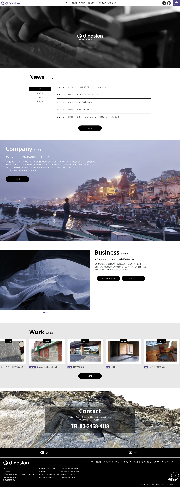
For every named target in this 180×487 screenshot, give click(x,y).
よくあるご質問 (101, 3)
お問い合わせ (112, 3)
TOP (175, 475)
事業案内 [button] (82, 3)
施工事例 (137, 462)
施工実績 (91, 3)
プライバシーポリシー (169, 462)
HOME (68, 3)
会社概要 (75, 3)
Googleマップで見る (68, 474)
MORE (90, 128)
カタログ (176, 4)
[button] (44, 312)
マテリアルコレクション (108, 278)
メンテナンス (133, 278)
